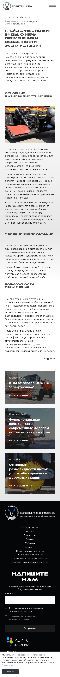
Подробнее (7, 665)
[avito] (10, 640)
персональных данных (19, 619)
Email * (9, 593)
